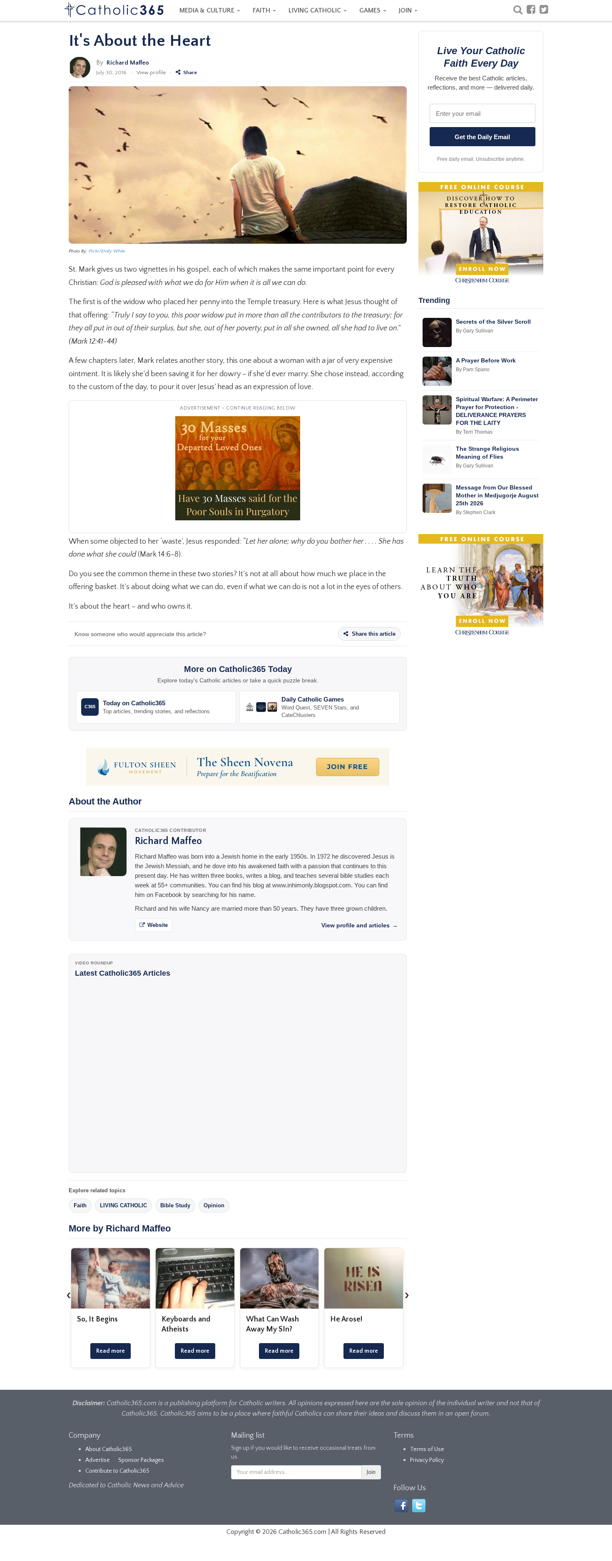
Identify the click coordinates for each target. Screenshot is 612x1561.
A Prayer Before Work (486, 360)
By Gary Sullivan (474, 331)
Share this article (373, 634)
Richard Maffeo (128, 62)
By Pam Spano (473, 369)
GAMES (370, 10)
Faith (80, 1205)
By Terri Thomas (474, 432)
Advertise (97, 1460)
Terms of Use (427, 1449)
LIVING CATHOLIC (316, 10)
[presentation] (68, 1295)
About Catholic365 (108, 1449)
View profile (151, 72)
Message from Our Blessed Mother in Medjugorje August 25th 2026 (497, 495)
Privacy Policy (427, 1460)
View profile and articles (359, 925)
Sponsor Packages (141, 1460)
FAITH (262, 10)
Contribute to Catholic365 (117, 1471)
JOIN (406, 10)
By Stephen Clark (475, 512)
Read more (110, 1351)
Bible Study (175, 1205)
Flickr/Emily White (107, 251)
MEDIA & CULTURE (207, 10)
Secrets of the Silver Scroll (493, 321)
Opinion (214, 1205)
